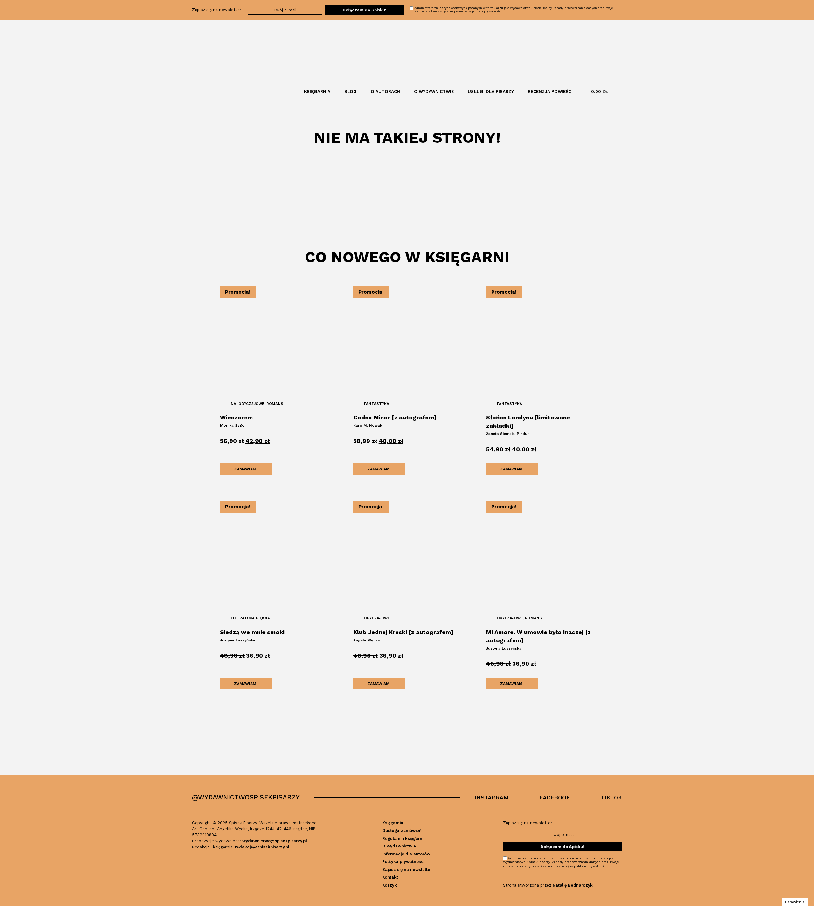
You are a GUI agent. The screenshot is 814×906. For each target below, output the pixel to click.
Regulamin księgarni (402, 838)
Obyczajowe (251, 403)
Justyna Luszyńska (237, 640)
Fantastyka (376, 403)
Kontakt (390, 877)
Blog (350, 91)
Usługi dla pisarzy (491, 91)
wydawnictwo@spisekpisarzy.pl (274, 841)
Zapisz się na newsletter (407, 869)
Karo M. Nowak (367, 425)
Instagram (491, 797)
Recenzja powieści (550, 91)
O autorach (385, 91)
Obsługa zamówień (402, 830)
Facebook (554, 797)
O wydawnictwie (434, 91)
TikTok (611, 797)
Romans (274, 403)
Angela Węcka (366, 640)
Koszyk (389, 885)
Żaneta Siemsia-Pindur (507, 434)
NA (233, 403)
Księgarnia (317, 91)
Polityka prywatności (403, 861)
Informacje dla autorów (406, 854)
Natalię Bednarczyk (573, 885)
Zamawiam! (246, 469)
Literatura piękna (250, 618)
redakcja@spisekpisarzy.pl (262, 847)
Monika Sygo (232, 425)
